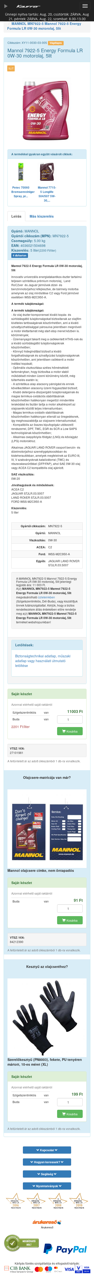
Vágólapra (56, 43)
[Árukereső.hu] (47, 1222)
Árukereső (47, 1227)
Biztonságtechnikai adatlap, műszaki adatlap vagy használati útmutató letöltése (42, 660)
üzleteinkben (46, 597)
